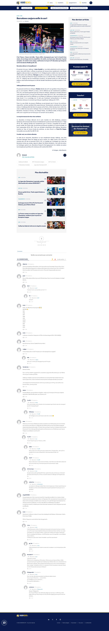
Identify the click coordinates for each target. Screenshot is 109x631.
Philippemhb (39, 589)
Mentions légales (65, 622)
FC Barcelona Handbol (24, 165)
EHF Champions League (38, 162)
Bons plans (81, 622)
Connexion (19, 251)
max (36, 438)
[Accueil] (18, 8)
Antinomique (40, 484)
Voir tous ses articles (28, 157)
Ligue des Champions (41, 8)
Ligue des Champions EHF (40, 165)
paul (36, 288)
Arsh (36, 527)
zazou (36, 402)
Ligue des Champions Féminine (78, 8)
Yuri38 (38, 414)
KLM (38, 297)
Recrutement (73, 622)
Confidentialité (88, 622)
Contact (58, 622)
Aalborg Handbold (23, 162)
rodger (36, 359)
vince (38, 545)
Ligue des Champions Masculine (59, 8)
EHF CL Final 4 (52, 162)
